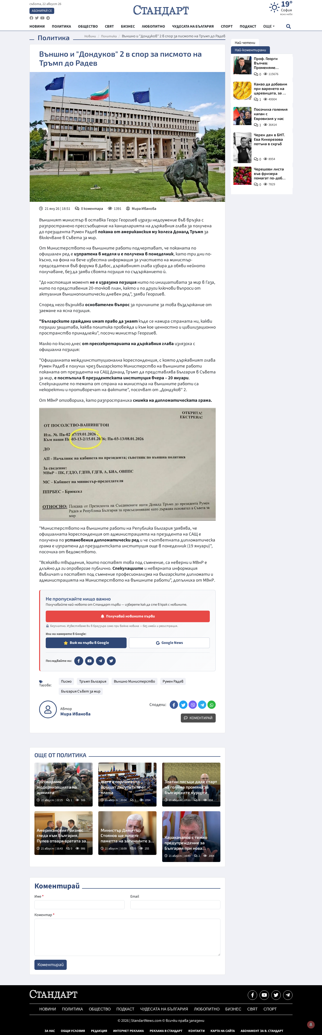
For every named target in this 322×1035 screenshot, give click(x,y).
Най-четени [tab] (245, 42)
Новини (90, 36)
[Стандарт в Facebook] (78, 660)
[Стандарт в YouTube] (89, 660)
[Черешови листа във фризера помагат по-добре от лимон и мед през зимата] (242, 176)
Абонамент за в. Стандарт (262, 1031)
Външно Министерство (134, 681)
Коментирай (201, 718)
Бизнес (233, 1009)
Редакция (99, 1031)
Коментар (44, 915)
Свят (252, 1009)
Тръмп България (92, 681)
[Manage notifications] (311, 1024)
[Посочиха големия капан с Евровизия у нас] (242, 116)
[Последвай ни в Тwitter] (276, 995)
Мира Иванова (144, 208)
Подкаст (125, 1009)
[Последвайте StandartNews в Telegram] (48, 18)
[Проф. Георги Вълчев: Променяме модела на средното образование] (242, 65)
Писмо (66, 681)
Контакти (196, 1031)
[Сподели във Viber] (193, 705)
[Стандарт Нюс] (53, 998)
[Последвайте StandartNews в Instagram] (37, 18)
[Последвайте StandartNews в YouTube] (42, 18)
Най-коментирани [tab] (250, 50)
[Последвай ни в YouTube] (264, 995)
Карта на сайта (223, 1031)
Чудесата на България (164, 1009)
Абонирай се (42, 10)
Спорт (270, 1009)
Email (134, 896)
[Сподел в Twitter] (183, 705)
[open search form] (288, 26)
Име (39, 896)
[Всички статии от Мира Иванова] (48, 709)
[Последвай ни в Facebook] (252, 995)
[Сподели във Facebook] (174, 705)
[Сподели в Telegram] (202, 705)
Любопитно (206, 1009)
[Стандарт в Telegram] (100, 660)
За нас (50, 1031)
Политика (109, 36)
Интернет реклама (128, 1031)
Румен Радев (173, 681)
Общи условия (73, 1031)
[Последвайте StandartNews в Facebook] (31, 18)
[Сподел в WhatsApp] (211, 705)
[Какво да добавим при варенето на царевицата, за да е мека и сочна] (242, 91)
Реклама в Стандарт (166, 1031)
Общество (100, 1009)
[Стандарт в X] (111, 660)
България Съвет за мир (80, 691)
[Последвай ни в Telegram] (288, 995)
